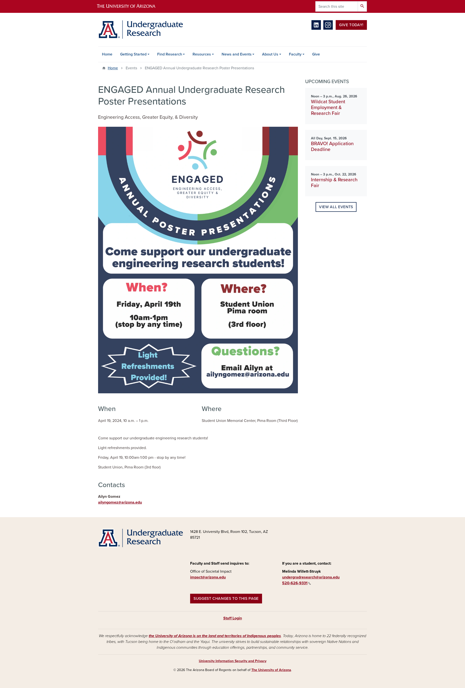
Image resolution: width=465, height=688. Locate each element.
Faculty (295, 54)
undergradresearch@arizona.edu (311, 577)
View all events (336, 207)
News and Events (237, 54)
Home (107, 54)
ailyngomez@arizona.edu (120, 502)
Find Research (169, 54)
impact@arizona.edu (208, 577)
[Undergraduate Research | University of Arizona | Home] (140, 29)
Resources (202, 54)
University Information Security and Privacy (232, 661)
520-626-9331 (295, 583)
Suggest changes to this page (226, 598)
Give (316, 54)
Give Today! (351, 25)
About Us (270, 54)
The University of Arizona (271, 670)
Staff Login (232, 618)
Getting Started (133, 54)
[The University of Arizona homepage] (130, 6)
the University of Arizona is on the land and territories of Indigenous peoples (215, 635)
